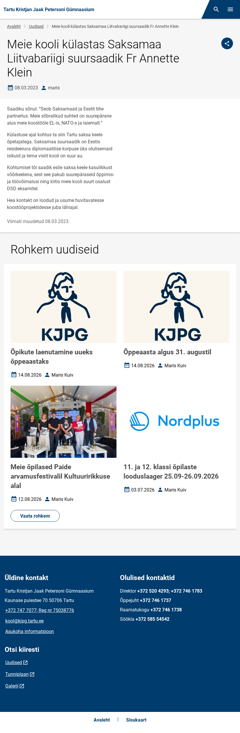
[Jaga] (227, 43)
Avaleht (14, 26)
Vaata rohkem (35, 516)
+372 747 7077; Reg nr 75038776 (39, 610)
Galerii (11, 686)
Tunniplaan (17, 674)
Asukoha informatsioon (29, 631)
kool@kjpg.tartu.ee (24, 621)
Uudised (36, 26)
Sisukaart (136, 720)
